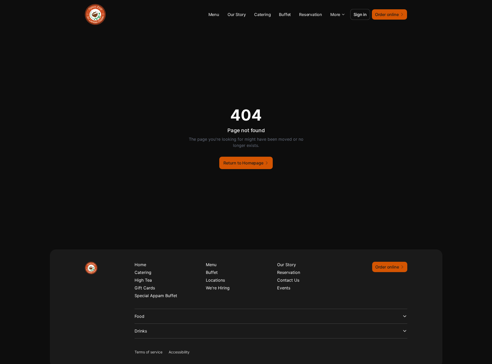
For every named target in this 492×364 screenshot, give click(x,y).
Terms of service (148, 352)
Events (283, 287)
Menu (213, 14)
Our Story (237, 14)
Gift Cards (145, 287)
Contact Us (288, 280)
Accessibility (179, 352)
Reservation (310, 14)
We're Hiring (218, 287)
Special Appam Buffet (156, 295)
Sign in (360, 14)
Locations (215, 280)
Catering (262, 14)
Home (140, 264)
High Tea (143, 280)
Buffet (285, 14)
